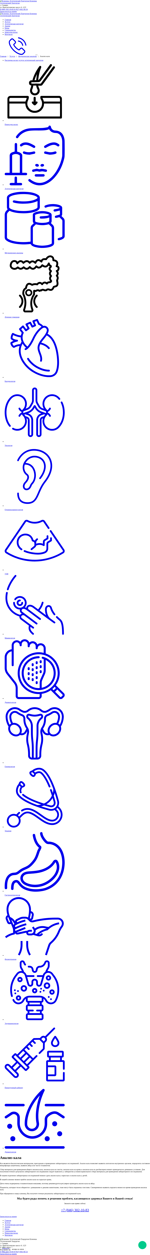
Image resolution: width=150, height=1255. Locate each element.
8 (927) (21, 9)
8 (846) (7, 9)
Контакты (9, 34)
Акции (7, 26)
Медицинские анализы (27, 56)
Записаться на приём (8, 11)
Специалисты (10, 30)
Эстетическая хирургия (14, 24)
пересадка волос (11, 32)
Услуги (7, 22)
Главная (8, 20)
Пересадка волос (11, 1233)
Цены (7, 28)
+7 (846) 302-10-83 (75, 1210)
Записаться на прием (8, 1217)
